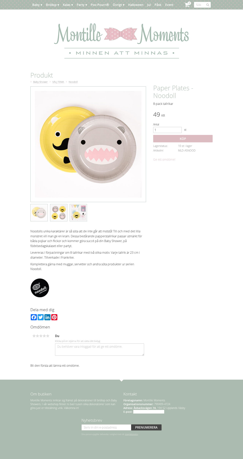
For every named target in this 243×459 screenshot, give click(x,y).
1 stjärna (34, 336)
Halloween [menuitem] (135, 5)
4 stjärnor (44, 336)
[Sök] (208, 5)
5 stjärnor (47, 336)
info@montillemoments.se (148, 412)
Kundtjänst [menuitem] (59, 14)
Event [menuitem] (169, 5)
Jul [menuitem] (149, 5)
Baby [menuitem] (36, 5)
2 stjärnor (37, 336)
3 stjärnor (41, 336)
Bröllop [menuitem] (51, 5)
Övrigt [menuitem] (117, 5)
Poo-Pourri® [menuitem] (100, 5)
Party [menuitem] (80, 5)
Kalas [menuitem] (66, 5)
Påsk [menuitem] (158, 5)
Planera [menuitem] (41, 14)
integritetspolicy (131, 434)
